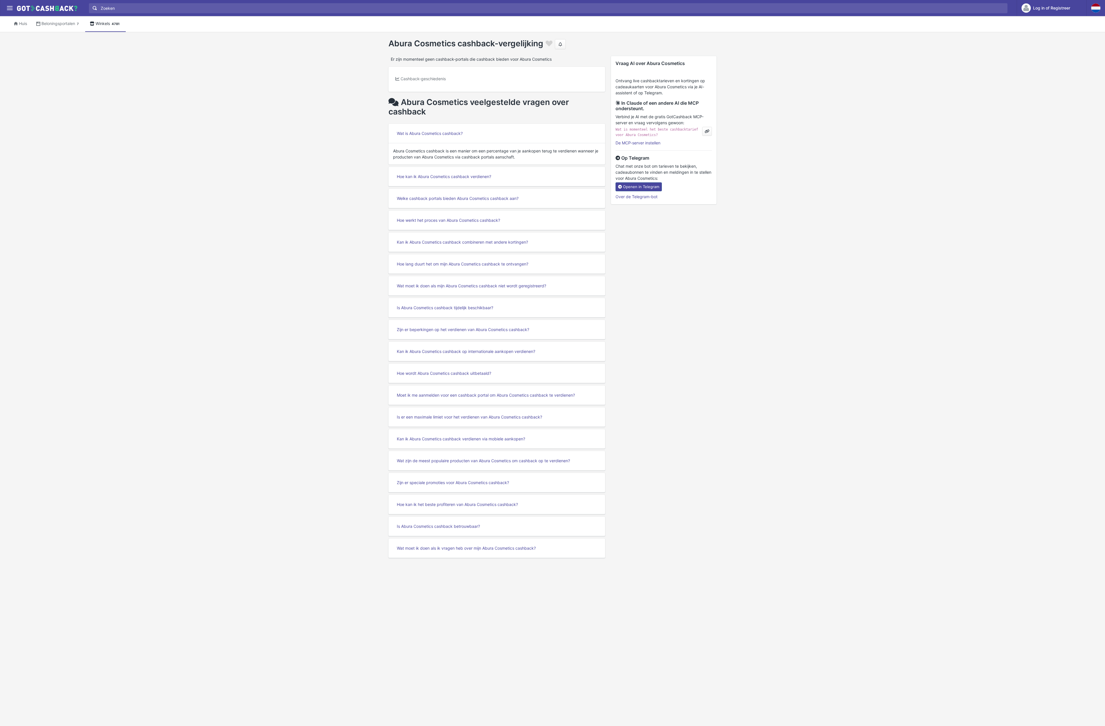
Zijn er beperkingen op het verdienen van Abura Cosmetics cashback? (463, 329)
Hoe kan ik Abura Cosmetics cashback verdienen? (444, 176)
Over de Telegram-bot (637, 196)
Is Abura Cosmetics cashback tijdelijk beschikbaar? (445, 307)
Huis (23, 23)
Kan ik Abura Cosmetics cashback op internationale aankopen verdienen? (466, 351)
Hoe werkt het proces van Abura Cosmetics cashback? (448, 220)
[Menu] (10, 8)
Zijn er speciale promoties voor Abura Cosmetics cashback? (453, 482)
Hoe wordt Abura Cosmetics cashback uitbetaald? (444, 373)
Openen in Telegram (641, 186)
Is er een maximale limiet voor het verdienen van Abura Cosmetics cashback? (469, 416)
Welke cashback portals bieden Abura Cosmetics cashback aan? (458, 198)
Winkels (107, 23)
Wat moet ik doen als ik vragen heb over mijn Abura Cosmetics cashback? (466, 548)
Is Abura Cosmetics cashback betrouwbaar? (438, 526)
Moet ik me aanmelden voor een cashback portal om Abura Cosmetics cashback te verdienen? (486, 395)
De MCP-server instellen (638, 142)
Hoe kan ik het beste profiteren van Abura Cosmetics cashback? (457, 504)
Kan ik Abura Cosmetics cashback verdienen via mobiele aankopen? (461, 438)
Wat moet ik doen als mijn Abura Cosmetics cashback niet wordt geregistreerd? (471, 285)
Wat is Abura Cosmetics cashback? (430, 133)
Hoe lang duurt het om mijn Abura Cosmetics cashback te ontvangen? (462, 263)
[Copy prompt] (707, 131)
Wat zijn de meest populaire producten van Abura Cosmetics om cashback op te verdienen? (483, 460)
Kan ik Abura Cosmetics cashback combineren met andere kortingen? (462, 242)
